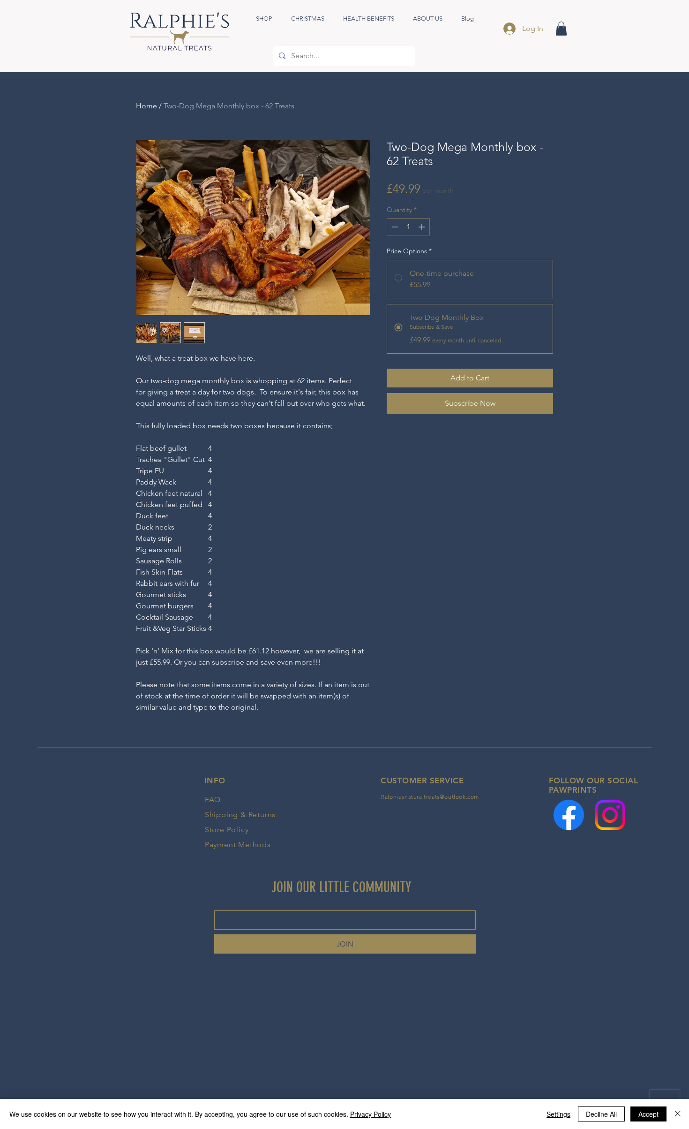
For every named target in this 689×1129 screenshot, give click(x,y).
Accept (648, 1114)
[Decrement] (394, 227)
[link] (561, 29)
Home (146, 105)
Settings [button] (558, 1114)
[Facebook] (568, 815)
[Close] (677, 1113)
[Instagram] (610, 815)
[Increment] (422, 227)
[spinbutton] (408, 227)
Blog (45, 851)
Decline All (601, 1114)
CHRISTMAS (60, 799)
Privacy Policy (370, 1114)
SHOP (48, 782)
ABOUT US (57, 834)
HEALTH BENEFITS (72, 816)
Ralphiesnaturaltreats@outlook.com (430, 796)
